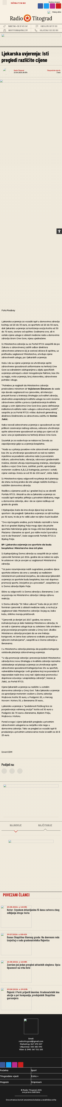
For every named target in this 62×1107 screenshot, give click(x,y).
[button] (5, 2)
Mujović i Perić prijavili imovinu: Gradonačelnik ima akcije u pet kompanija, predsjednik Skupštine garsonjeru (33, 995)
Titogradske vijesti (53, 70)
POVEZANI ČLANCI (16, 894)
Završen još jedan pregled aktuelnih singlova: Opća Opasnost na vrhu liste (33, 966)
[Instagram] (52, 6)
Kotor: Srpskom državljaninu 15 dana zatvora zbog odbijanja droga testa (33, 911)
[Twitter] (46, 6)
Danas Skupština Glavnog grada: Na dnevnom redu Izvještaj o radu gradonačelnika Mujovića (33, 939)
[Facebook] (40, 6)
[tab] (16, 825)
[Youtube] (58, 6)
